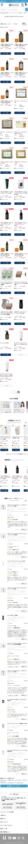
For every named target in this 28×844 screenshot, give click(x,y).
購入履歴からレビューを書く (13, 786)
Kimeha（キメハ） (15, 620)
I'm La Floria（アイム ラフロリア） (18, 566)
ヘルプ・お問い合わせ (14, 794)
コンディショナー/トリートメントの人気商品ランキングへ (16, 454)
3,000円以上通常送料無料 (7, 804)
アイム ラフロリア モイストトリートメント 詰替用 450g (17, 751)
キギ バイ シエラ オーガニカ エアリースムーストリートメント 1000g (17, 534)
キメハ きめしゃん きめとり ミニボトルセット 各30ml (17, 700)
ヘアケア (13, 507)
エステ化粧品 (19, 12)
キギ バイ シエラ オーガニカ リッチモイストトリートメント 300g (17, 505)
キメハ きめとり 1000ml (12, 615)
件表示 (16, 24)
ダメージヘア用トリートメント (18, 726)
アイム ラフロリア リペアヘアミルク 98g (16, 561)
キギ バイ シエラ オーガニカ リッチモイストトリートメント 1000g (17, 588)
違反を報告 (17, 529)
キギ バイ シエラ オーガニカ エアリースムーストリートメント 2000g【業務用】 (17, 644)
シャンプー (23, 703)
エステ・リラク (12, 12)
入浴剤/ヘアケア (22, 562)
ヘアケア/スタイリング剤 (14, 564)
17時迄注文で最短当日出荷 (20, 804)
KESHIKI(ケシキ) (14, 727)
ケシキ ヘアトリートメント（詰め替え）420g (17, 723)
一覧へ (26, 422)
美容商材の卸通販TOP (4, 12)
